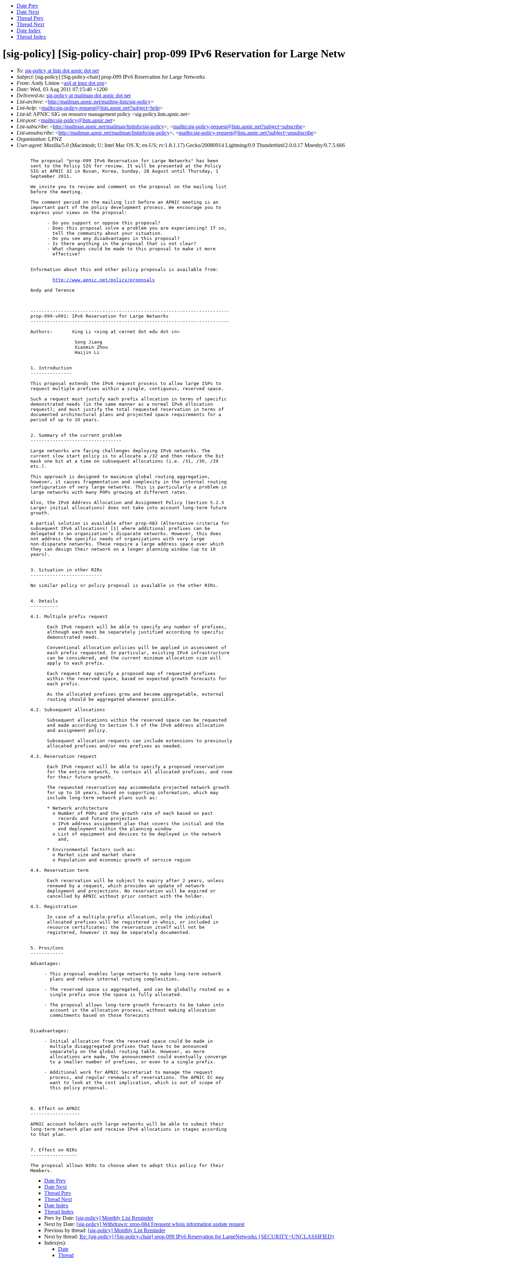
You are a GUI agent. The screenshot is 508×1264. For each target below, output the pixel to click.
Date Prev (27, 6)
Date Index (29, 30)
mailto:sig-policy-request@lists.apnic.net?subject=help (100, 108)
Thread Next (30, 24)
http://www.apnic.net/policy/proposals (104, 279)
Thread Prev (30, 18)
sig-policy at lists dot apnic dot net (62, 71)
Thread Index (31, 37)
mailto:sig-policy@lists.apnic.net (76, 120)
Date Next (28, 12)
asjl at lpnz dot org (84, 83)
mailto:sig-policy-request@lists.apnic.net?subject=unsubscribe (246, 133)
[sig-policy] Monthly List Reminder (114, 1218)
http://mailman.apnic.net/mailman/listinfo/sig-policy (108, 126)
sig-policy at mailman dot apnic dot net (88, 95)
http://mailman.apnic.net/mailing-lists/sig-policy (99, 102)
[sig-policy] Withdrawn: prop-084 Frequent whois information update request (160, 1224)
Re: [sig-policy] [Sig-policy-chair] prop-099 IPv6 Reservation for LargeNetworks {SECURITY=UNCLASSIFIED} (207, 1236)
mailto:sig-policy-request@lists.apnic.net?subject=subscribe (237, 126)
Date (63, 1249)
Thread (66, 1255)
